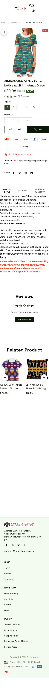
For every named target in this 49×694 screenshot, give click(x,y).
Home (2, 23)
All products (14, 23)
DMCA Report (34, 662)
